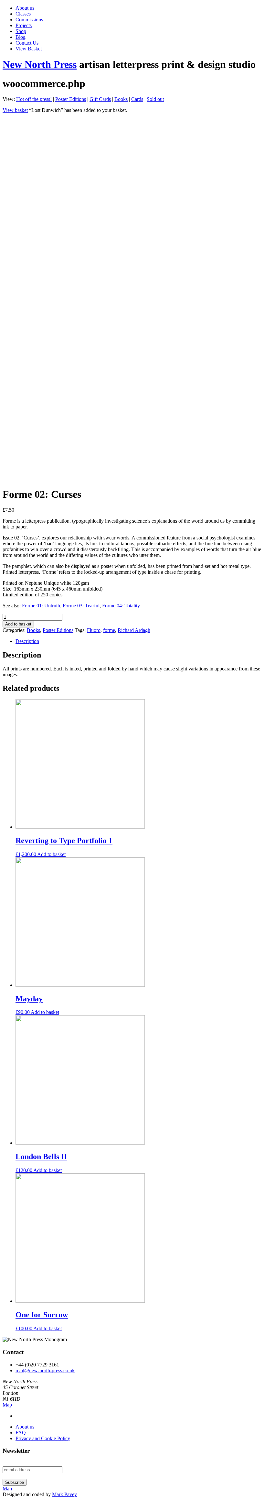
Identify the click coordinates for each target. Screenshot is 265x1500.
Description (27, 641)
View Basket (29, 48)
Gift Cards (100, 99)
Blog (21, 37)
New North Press (40, 64)
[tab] (139, 641)
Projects (24, 25)
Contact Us (27, 43)
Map (7, 1405)
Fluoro (94, 630)
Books (121, 99)
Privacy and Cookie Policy (43, 1438)
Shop (21, 31)
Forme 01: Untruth (41, 605)
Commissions (29, 19)
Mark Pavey (64, 1494)
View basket (15, 110)
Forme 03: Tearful (81, 605)
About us (25, 8)
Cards (137, 99)
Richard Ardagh (134, 630)
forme (109, 630)
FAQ (21, 1432)
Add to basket (18, 624)
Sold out (155, 99)
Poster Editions (70, 99)
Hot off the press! (34, 99)
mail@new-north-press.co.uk (45, 1370)
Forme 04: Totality (121, 605)
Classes (23, 13)
